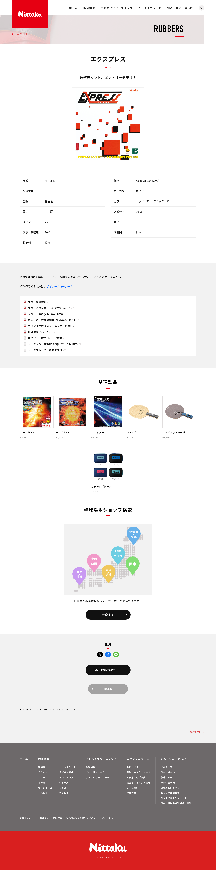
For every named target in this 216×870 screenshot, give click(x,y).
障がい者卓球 (168, 782)
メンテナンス (66, 777)
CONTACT (108, 670)
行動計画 (57, 817)
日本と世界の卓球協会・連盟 (176, 803)
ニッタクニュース (149, 8)
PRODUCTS (31, 709)
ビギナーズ (166, 767)
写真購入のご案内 (136, 777)
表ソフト (22, 34)
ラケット (43, 772)
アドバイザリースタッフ (117, 8)
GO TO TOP (195, 732)
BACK (108, 689)
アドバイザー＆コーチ (98, 777)
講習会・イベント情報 (138, 782)
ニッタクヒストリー (110, 817)
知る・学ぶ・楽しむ (180, 8)
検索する (108, 615)
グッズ (62, 788)
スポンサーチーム (95, 772)
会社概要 (44, 817)
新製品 (41, 767)
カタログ (64, 793)
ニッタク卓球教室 (170, 793)
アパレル (43, 793)
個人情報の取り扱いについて (80, 817)
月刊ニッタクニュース (138, 772)
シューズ (64, 782)
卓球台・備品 (66, 772)
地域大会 (131, 793)
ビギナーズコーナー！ (59, 286)
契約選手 (90, 767)
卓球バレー (167, 777)
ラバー (41, 777)
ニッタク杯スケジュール (174, 798)
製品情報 (89, 8)
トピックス (133, 767)
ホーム (73, 8)
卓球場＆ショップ (170, 788)
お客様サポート (27, 817)
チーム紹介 (133, 788)
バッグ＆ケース (67, 767)
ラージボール (45, 788)
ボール (41, 782)
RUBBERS (44, 709)
